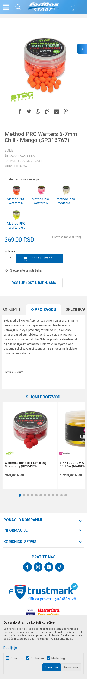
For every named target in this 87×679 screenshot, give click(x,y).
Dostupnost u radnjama (34, 283)
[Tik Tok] (59, 567)
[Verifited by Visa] (30, 612)
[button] (18, 7)
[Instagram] (38, 567)
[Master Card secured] (49, 612)
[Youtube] (48, 567)
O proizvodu (43, 309)
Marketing (58, 658)
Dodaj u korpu (42, 258)
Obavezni (16, 658)
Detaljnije (10, 648)
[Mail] (56, 111)
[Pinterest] (66, 111)
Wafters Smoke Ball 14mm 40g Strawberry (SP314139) (26, 464)
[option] (43, 63)
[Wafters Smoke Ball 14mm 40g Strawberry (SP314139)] (30, 429)
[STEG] (22, 97)
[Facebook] (20, 111)
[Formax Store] (43, 7)
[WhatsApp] (38, 111)
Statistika (37, 658)
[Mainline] (64, 453)
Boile (9, 150)
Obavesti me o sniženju (67, 237)
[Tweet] (28, 111)
